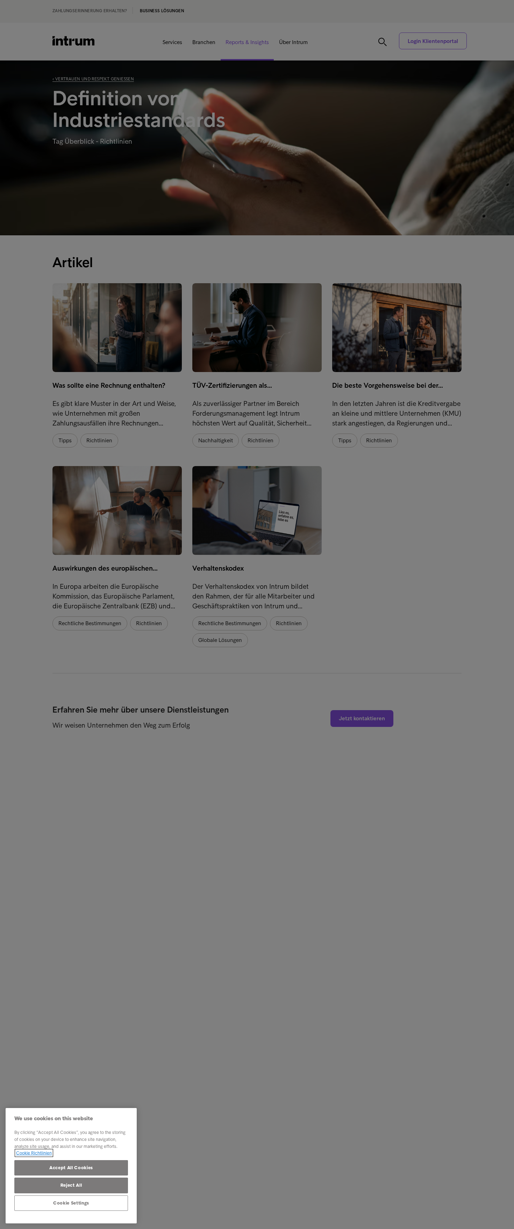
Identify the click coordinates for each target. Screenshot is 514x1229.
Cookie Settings (71, 1203)
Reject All (71, 1185)
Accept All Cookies (71, 1167)
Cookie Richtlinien (34, 1153)
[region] (71, 1165)
